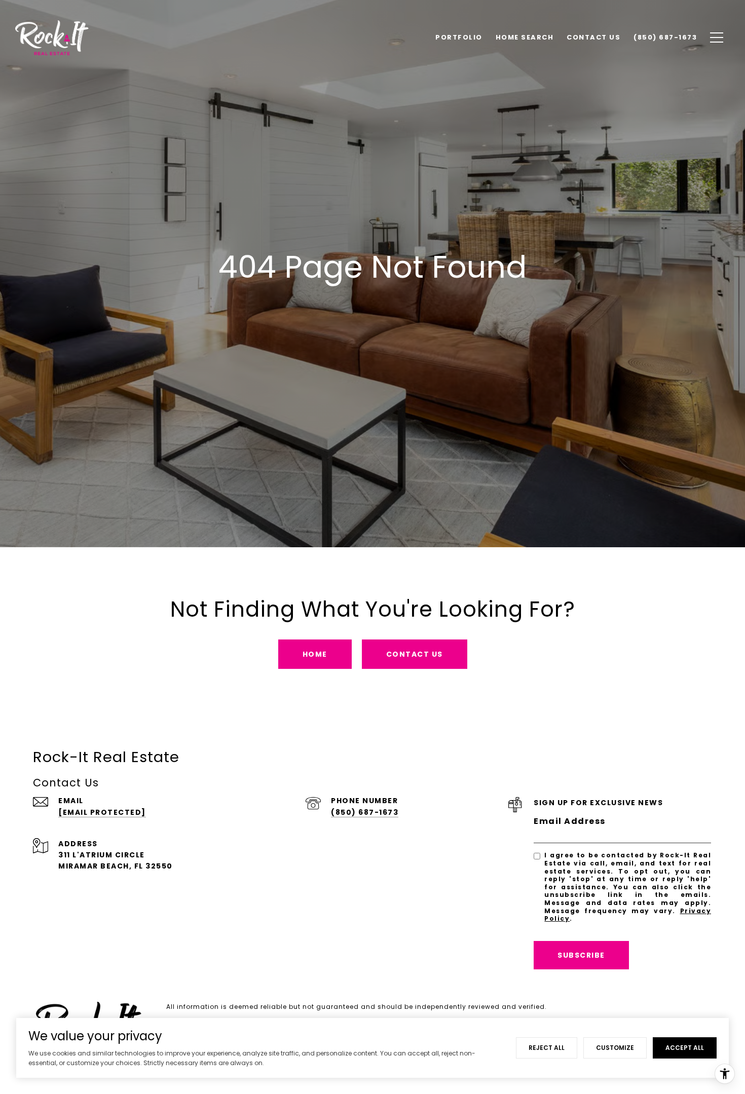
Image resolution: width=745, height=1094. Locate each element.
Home (315, 654)
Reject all (547, 1047)
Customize (615, 1047)
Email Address (570, 821)
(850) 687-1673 (364, 812)
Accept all (684, 1047)
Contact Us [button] (414, 654)
